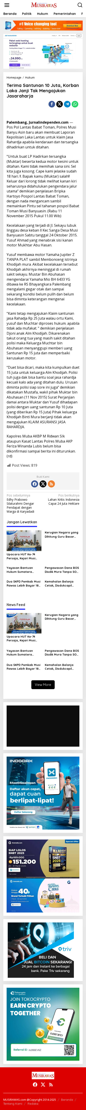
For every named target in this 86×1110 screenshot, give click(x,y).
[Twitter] (43, 483)
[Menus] (6, 5)
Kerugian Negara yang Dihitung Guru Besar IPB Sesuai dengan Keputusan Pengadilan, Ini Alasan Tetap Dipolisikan (62, 534)
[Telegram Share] (67, 104)
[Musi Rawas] (44, 5)
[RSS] (51, 483)
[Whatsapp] (75, 104)
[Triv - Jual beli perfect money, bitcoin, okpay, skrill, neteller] (41, 949)
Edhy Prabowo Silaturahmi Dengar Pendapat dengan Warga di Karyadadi (20, 503)
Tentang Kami (12, 1103)
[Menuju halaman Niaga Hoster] (43, 51)
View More (43, 684)
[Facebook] (34, 483)
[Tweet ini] (59, 104)
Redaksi (33, 1103)
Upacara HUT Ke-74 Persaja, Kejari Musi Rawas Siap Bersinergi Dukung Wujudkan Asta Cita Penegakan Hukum (24, 556)
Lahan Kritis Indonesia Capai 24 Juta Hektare (63, 499)
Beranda (67, 1099)
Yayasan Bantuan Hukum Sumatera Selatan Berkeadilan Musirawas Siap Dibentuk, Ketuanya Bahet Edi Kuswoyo (22, 570)
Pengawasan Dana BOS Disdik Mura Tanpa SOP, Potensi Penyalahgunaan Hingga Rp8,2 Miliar (62, 570)
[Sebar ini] (52, 104)
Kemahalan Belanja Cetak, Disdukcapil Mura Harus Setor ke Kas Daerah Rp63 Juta (61, 583)
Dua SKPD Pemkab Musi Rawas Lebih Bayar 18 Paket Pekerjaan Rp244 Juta (23, 583)
